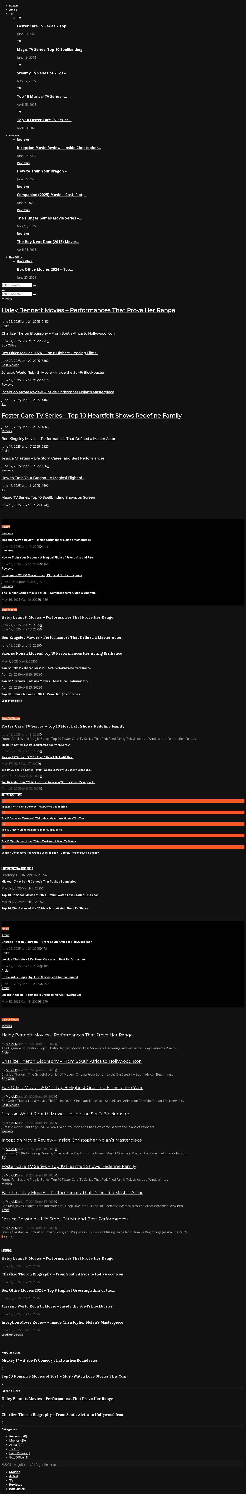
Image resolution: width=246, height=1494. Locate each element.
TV (10, 14)
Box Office (15, 257)
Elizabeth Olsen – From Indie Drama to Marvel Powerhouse (41, 995)
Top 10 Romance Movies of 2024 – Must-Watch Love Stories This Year (43, 818)
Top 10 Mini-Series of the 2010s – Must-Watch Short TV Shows (39, 841)
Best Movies (10, 365)
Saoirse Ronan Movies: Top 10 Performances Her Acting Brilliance (62, 653)
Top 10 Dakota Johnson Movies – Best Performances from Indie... (46, 668)
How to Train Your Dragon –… (43, 171)
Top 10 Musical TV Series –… (42, 96)
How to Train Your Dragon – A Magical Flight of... (43, 478)
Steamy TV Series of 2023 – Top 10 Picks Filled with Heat (37, 757)
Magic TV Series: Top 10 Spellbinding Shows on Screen (48, 497)
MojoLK (11, 1044)
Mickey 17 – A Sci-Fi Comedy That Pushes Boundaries (34, 806)
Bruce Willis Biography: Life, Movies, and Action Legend (40, 977)
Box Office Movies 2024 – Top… (45, 269)
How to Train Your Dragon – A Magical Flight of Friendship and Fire (47, 557)
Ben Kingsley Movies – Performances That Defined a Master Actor (58, 439)
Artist (13, 9)
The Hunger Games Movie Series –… (49, 218)
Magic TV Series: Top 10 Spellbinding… (51, 49)
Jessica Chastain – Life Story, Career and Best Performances (53, 458)
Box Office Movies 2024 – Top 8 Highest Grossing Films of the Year (72, 1087)
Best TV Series (11, 718)
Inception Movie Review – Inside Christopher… (59, 147)
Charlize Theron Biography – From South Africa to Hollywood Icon (58, 333)
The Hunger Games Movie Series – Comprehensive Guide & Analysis (49, 593)
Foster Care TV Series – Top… (43, 26)
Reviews (14, 135)
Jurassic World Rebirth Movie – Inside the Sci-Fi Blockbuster (53, 372)
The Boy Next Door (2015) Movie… (48, 241)
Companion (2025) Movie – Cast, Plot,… (51, 194)
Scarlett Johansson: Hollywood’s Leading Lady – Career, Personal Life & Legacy (50, 852)
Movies (13, 5)
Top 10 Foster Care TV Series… (44, 119)
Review (6, 526)
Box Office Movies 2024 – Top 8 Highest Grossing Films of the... (58, 1290)
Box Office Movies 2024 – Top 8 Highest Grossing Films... (50, 353)
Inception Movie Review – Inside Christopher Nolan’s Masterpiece (58, 392)
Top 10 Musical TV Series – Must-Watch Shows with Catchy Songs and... (47, 769)
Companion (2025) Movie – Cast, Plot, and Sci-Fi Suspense (42, 575)
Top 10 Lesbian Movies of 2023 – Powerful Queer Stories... (42, 694)
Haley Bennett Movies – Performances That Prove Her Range (88, 310)
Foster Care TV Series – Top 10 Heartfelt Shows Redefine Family (92, 415)
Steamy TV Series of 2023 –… (43, 73)
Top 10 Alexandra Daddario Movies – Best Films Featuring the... (45, 681)
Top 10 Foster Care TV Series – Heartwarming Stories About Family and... (48, 782)
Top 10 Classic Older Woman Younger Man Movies (32, 829)
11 (12, 1236)
